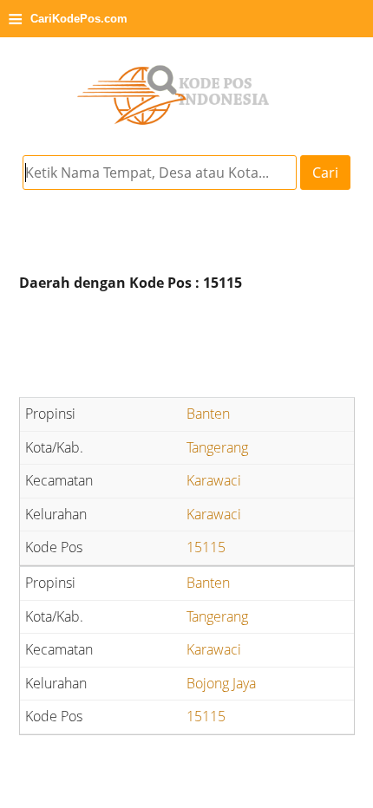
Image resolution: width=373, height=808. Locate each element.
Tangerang (217, 447)
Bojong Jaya (221, 683)
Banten (208, 413)
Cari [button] (325, 172)
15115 (206, 547)
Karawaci (213, 480)
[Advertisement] (186, 346)
